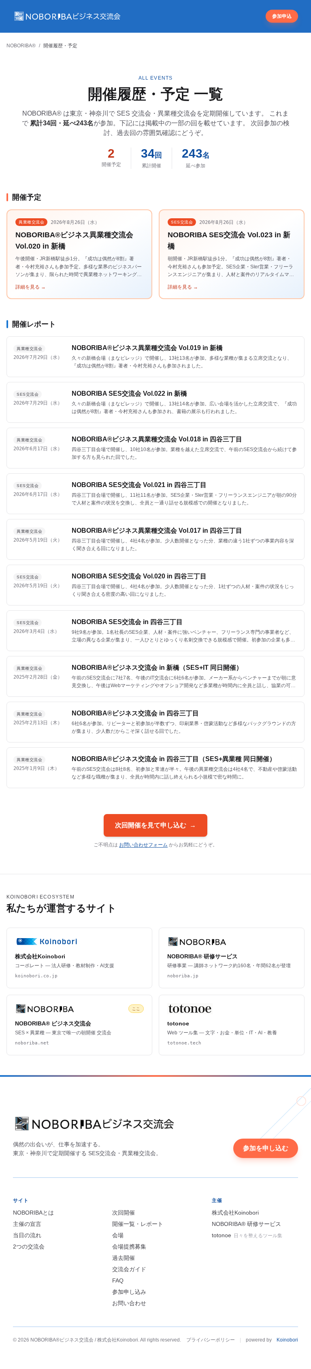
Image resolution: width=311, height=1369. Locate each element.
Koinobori (287, 1340)
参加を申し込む (265, 1148)
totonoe (247, 1235)
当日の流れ (27, 1235)
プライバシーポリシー (210, 1340)
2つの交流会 (29, 1246)
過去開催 (123, 1258)
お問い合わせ (129, 1303)
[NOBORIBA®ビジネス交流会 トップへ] (67, 16)
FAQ (118, 1280)
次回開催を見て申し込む (155, 825)
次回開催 (123, 1212)
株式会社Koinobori (235, 1212)
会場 (118, 1235)
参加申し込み (129, 1292)
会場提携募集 (129, 1246)
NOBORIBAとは (33, 1212)
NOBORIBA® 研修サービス (246, 1224)
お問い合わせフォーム (143, 845)
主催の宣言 (27, 1224)
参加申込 (282, 16)
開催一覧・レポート (137, 1224)
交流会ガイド (129, 1269)
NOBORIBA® (21, 46)
